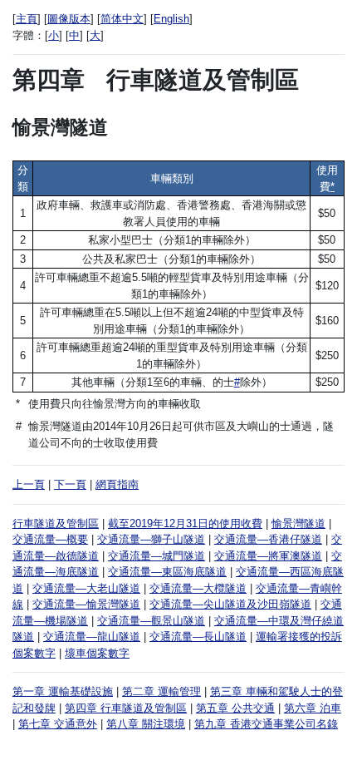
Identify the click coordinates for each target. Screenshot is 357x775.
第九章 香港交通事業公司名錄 (266, 724)
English (171, 18)
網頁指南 (117, 484)
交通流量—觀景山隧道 (151, 621)
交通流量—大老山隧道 (86, 588)
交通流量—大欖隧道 (198, 588)
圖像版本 (68, 18)
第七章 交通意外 (57, 724)
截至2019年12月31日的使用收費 (185, 523)
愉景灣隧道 (298, 523)
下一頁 (70, 484)
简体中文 (122, 18)
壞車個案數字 (97, 653)
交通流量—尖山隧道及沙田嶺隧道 (230, 604)
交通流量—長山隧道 (198, 636)
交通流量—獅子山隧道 (151, 539)
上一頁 (28, 484)
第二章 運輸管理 (161, 691)
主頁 (26, 18)
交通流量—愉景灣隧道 (86, 604)
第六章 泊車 (312, 708)
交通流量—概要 (50, 539)
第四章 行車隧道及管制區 (126, 708)
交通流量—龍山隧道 (91, 636)
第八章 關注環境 (145, 724)
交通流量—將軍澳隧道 (268, 556)
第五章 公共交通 (235, 708)
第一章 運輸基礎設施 (62, 691)
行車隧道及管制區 (55, 523)
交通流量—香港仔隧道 (268, 539)
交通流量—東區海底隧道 (167, 571)
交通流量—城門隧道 (156, 556)
